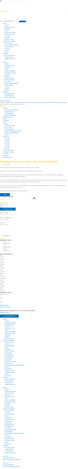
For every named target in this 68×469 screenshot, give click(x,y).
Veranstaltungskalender (10, 115)
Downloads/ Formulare (10, 34)
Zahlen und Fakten (9, 342)
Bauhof (5, 118)
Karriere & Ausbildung (10, 32)
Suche (1, 21)
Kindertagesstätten (9, 356)
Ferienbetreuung (8, 358)
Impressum (6, 456)
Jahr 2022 (7, 145)
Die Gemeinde (8, 43)
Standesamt (8, 29)
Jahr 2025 (7, 139)
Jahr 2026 (7, 138)
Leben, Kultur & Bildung (9, 41)
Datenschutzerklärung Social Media (11, 459)
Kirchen (6, 347)
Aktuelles (7, 25)
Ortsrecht (7, 134)
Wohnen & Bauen (9, 46)
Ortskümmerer (8, 368)
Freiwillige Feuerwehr (10, 372)
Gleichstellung (8, 354)
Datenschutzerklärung (8, 457)
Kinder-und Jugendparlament (11, 132)
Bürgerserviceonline (4, 312)
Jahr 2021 (7, 146)
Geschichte (7, 344)
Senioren (7, 50)
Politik (6, 30)
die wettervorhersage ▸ (3, 18)
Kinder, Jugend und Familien (11, 44)
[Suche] (22, 21)
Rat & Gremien (8, 127)
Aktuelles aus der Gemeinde (11, 110)
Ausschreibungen (9, 113)
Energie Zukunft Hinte (10, 58)
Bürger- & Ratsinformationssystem (13, 131)
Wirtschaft (5, 53)
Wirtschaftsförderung (10, 55)
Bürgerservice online (10, 27)
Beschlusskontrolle (9, 129)
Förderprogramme (9, 380)
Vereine (6, 373)
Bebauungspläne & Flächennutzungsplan (14, 365)
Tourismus (7, 48)
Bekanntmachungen (9, 111)
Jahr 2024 (7, 141)
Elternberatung (8, 352)
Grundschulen (8, 359)
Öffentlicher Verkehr (9, 351)
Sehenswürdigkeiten (9, 345)
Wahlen (6, 124)
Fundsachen (8, 375)
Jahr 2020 (7, 148)
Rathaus (5, 23)
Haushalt (5, 136)
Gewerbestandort (9, 57)
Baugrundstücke (9, 363)
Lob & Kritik (7, 36)
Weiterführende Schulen (10, 361)
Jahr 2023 (7, 143)
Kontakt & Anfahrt (9, 39)
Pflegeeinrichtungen (9, 370)
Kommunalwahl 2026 (10, 125)
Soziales (7, 51)
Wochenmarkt (8, 349)
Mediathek (7, 37)
